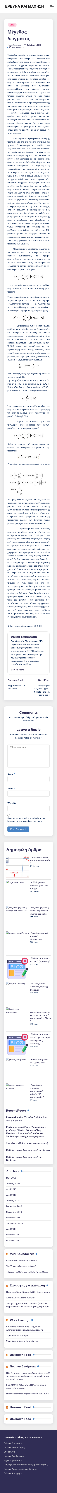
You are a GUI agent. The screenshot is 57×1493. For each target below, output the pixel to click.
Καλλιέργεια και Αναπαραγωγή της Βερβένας (39, 986)
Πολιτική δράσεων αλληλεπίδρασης (20, 1469)
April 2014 (11, 1195)
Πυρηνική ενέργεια (23, 1366)
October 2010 (13, 1240)
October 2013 (13, 1217)
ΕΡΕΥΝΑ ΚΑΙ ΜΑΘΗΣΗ (24, 6)
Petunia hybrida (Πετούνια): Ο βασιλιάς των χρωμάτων (27, 1119)
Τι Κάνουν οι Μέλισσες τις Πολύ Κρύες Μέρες (27, 1272)
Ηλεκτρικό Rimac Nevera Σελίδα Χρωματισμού (28, 1292)
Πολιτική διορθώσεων (14, 1456)
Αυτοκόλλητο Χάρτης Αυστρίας (20, 1297)
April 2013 (11, 1229)
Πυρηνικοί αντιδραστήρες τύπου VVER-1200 (27, 1393)
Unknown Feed (20, 1355)
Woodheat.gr (20, 1320)
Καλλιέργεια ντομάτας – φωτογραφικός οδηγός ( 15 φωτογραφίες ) (37, 1091)
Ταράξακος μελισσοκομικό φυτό (21, 1266)
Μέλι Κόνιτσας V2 (22, 1254)
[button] (17, 669)
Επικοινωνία (9, 1451)
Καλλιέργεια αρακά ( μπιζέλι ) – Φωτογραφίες (39, 936)
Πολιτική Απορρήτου (13, 1443)
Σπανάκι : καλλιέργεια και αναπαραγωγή (27, 1143)
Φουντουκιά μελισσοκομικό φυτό (21, 1260)
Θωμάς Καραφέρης (24, 636)
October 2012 (13, 1234)
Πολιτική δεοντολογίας (14, 1447)
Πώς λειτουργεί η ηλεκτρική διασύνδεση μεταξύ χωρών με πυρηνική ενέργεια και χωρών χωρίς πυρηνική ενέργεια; (28, 1376)
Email (11, 788)
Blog (12, 25)
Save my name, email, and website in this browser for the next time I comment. (26, 819)
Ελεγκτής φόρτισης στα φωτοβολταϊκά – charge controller (40, 910)
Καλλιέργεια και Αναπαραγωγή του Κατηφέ (39, 885)
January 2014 (13, 1200)
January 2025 (13, 1183)
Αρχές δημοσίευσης (13, 1460)
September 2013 (14, 1223)
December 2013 (14, 1206)
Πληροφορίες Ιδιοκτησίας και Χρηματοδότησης (26, 1464)
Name (11, 774)
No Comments (18, 48)
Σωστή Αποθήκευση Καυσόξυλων (22, 1341)
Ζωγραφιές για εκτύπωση (27, 1285)
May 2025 (11, 1178)
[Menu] (51, 6)
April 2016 (11, 1189)
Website (11, 803)
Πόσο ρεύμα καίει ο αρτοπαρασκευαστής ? (40, 860)
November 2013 (14, 1212)
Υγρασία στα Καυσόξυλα (17, 1335)
